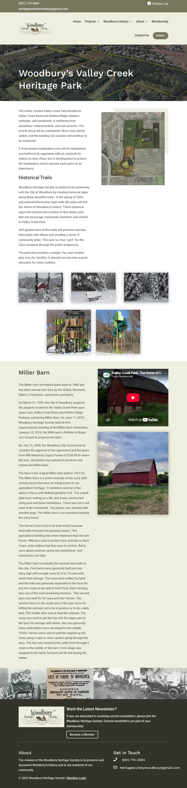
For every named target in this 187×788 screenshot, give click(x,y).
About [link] (140, 21)
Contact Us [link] (142, 35)
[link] (133, 148)
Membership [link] (160, 21)
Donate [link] (160, 35)
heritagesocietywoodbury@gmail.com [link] (43, 9)
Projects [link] (90, 21)
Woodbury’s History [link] (116, 21)
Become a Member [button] (82, 734)
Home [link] (77, 21)
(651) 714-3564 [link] (29, 3)
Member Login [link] (76, 778)
